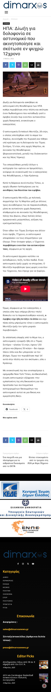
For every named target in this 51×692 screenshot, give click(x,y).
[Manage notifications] (44, 686)
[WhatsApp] (25, 65)
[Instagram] (23, 564)
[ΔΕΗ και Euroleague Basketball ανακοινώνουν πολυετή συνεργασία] (43, 677)
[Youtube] (33, 564)
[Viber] (19, 65)
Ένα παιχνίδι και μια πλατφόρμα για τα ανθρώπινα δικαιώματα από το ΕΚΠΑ (14, 461)
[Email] (32, 65)
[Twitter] (12, 65)
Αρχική (5, 19)
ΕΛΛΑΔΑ (14, 19)
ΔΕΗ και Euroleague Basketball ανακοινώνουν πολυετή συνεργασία (18, 677)
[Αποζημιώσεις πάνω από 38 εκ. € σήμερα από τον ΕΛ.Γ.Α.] (43, 664)
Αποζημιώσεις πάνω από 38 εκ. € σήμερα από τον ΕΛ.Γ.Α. (19, 663)
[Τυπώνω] (38, 65)
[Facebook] (5, 65)
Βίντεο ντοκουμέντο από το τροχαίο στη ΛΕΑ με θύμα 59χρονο (37, 460)
